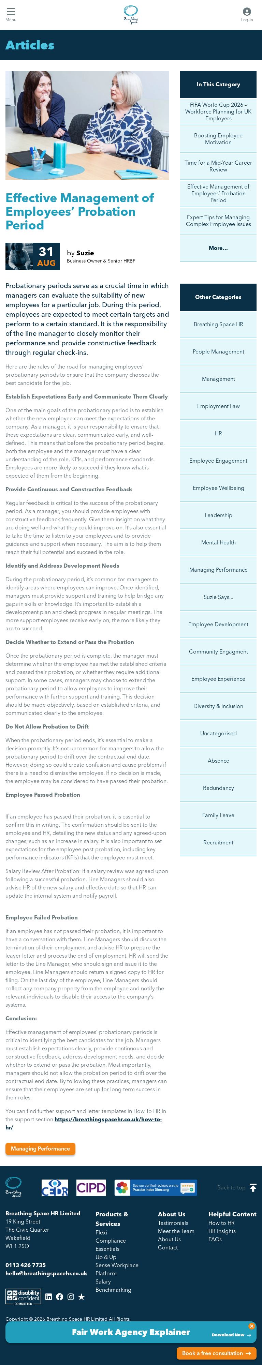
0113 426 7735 (25, 1265)
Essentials (107, 1249)
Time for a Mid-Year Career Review (218, 166)
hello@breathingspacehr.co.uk (46, 1273)
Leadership (218, 515)
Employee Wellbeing (218, 488)
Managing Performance (40, 1148)
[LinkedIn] (48, 1297)
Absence (218, 761)
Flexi (101, 1232)
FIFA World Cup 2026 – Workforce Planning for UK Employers (218, 112)
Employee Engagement (218, 460)
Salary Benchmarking (113, 1285)
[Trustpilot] (81, 1297)
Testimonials (173, 1223)
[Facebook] (60, 1297)
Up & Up (106, 1257)
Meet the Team (176, 1231)
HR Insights (222, 1231)
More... (218, 248)
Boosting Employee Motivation (218, 139)
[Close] (251, 1326)
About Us (172, 1214)
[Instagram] (70, 1297)
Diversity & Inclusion (218, 706)
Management (218, 379)
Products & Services (112, 1219)
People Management (218, 351)
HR (218, 433)
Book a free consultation (212, 1353)
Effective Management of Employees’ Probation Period (218, 193)
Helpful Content (232, 1214)
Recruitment (218, 842)
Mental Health (218, 542)
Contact (168, 1247)
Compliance (111, 1241)
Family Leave (218, 815)
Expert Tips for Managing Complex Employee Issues (218, 220)
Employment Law (218, 406)
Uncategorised (218, 733)
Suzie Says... (218, 597)
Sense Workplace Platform (117, 1269)
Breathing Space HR (218, 324)
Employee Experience (218, 679)
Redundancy (218, 788)
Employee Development (218, 624)
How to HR (221, 1223)
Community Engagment (218, 651)
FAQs (215, 1239)
